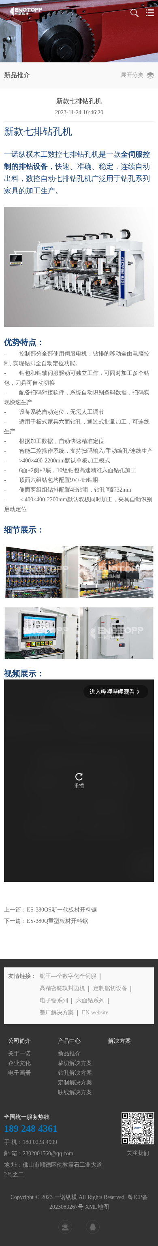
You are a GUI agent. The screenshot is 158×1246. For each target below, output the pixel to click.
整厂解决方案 (57, 1013)
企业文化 (19, 1063)
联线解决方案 (75, 1092)
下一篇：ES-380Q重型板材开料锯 (46, 921)
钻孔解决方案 (75, 1073)
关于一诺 (19, 1053)
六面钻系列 (90, 1000)
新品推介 (69, 1053)
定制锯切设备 (110, 988)
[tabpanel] (79, 31)
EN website (95, 1013)
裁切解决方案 (75, 1063)
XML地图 (97, 1207)
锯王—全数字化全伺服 (68, 976)
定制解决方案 (75, 1083)
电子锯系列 (54, 1000)
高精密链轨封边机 (62, 988)
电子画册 (19, 1073)
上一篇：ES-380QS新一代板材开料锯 (50, 910)
